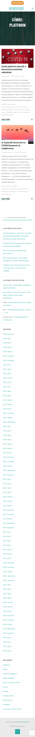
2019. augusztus (8, 633)
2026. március (8, 347)
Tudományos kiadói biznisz (12, 709)
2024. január (7, 409)
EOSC (20, 107)
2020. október (8, 571)
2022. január (7, 506)
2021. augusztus (8, 527)
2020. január (7, 611)
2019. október (7, 624)
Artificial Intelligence (10, 674)
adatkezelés (6, 107)
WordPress (25, 722)
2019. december (8, 615)
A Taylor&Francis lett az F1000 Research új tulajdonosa (13, 145)
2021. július (6, 532)
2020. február (7, 607)
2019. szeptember (9, 629)
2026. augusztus (8, 334)
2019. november (8, 620)
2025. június (7, 365)
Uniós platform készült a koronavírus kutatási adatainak (13, 69)
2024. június (7, 387)
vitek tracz (9, 194)
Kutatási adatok (8, 696)
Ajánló (5, 669)
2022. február (7, 501)
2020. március (8, 602)
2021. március (7, 550)
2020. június (7, 589)
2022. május (7, 488)
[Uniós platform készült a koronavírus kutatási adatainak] (17, 58)
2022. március (8, 497)
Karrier (5, 687)
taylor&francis (13, 191)
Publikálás (14, 186)
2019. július (7, 637)
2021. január (7, 558)
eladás (5, 189)
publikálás (4, 191)
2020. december (8, 563)
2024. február (7, 404)
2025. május (7, 369)
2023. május (7, 435)
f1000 (10, 189)
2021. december (8, 510)
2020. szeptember (9, 576)
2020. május (7, 593)
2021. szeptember (9, 523)
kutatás (19, 189)
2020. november (8, 567)
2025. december (8, 356)
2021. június (7, 536)
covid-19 (14, 107)
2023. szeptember (9, 422)
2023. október (8, 417)
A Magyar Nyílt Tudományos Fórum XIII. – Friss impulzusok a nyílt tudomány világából (17, 268)
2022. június (7, 483)
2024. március (8, 400)
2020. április (7, 598)
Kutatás (3, 104)
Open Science (11, 104)
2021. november (8, 514)
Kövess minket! (17, 3)
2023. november (8, 413)
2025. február (7, 378)
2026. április (7, 343)
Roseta (16, 722)
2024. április (7, 396)
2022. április (7, 492)
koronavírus (20, 109)
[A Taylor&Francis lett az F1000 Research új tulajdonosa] (17, 134)
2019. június (7, 642)
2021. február (7, 554)
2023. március (8, 444)
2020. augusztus (8, 580)
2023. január (7, 453)
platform (11, 115)
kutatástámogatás (12, 112)
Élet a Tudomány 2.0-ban (11, 682)
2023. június (7, 431)
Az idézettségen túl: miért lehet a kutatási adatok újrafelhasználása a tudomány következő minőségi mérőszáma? (17, 236)
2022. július (7, 479)
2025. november (8, 360)
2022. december (8, 457)
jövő (14, 189)
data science (7, 285)
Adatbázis (6, 665)
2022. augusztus (8, 475)
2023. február (7, 448)
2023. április (7, 440)
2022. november (8, 461)
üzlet (2, 194)
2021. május (7, 541)
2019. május (7, 646)
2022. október (8, 466)
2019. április (7, 651)
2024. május (7, 391)
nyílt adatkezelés (24, 112)
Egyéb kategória (8, 678)
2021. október (7, 519)
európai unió (12, 109)
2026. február (7, 351)
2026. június (7, 338)
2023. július (7, 426)
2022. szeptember (9, 470)
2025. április (7, 374)
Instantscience (16, 8)
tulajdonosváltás (23, 191)
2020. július (7, 585)
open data (4, 115)
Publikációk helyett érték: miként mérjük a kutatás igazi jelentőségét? (17, 295)
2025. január (7, 382)
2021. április (7, 545)
